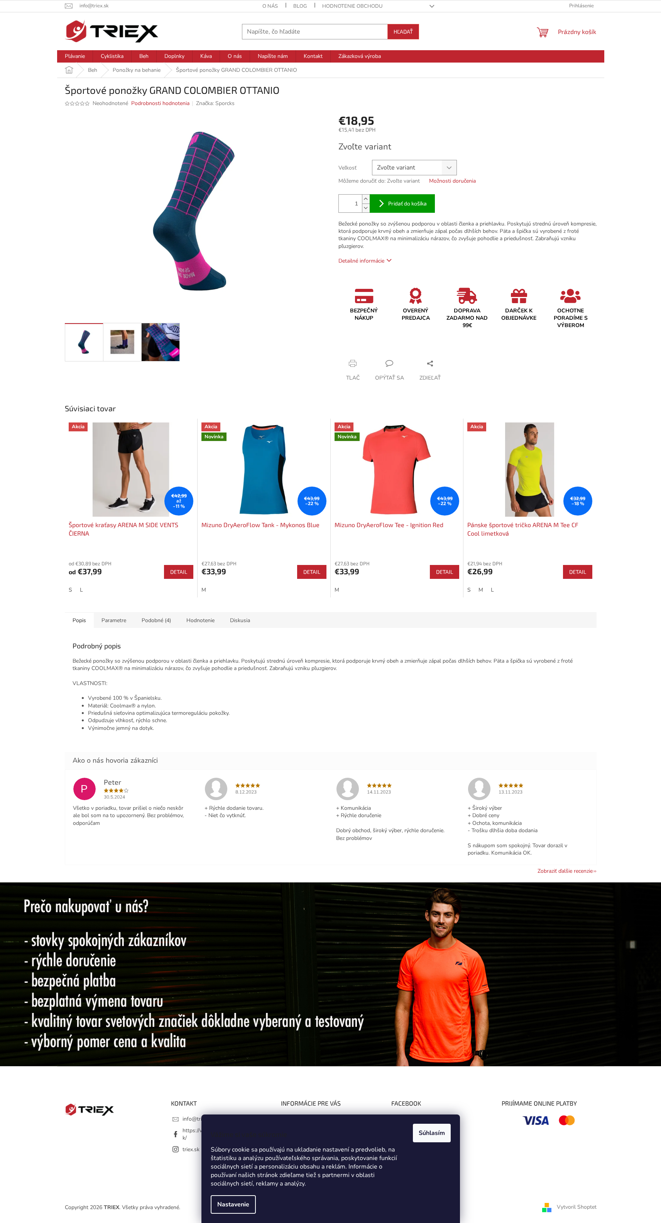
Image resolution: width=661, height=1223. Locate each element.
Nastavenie (233, 1204)
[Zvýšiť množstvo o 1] (366, 199)
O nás (270, 6)
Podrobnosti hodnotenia (160, 103)
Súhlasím (432, 1133)
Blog (300, 6)
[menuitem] (75, 56)
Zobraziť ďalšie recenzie (565, 871)
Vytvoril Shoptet (577, 1207)
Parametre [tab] (113, 620)
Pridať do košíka (407, 203)
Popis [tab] (79, 620)
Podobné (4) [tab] (156, 620)
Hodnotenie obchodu (352, 6)
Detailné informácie (361, 261)
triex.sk (191, 1149)
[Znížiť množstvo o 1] (366, 208)
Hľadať (403, 31)
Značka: (215, 103)
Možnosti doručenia (452, 181)
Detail (178, 571)
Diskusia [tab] (240, 620)
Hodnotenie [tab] (200, 620)
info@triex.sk (198, 1119)
